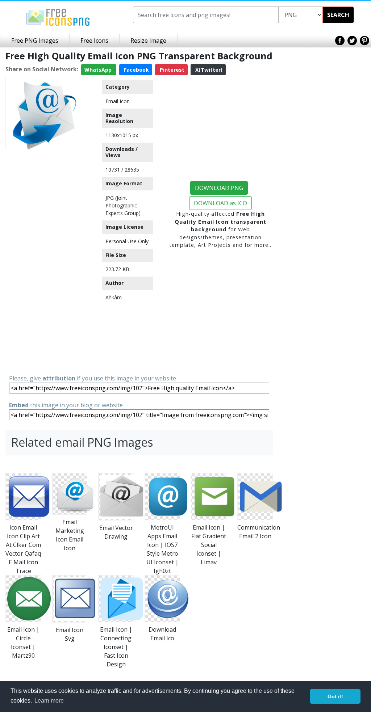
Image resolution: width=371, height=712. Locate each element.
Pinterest (171, 69)
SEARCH (338, 15)
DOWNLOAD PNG (219, 188)
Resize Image (148, 41)
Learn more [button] (49, 701)
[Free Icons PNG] (58, 17)
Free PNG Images (34, 41)
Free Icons (94, 41)
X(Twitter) (208, 69)
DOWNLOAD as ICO (220, 203)
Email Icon (117, 101)
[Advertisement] (46, 261)
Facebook (135, 69)
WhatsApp (98, 69)
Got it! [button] (335, 696)
